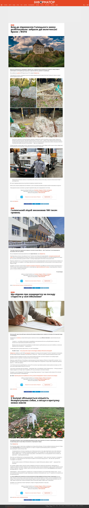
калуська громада (19, 285)
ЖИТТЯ (10, 4)
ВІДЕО (57, 4)
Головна (5, 4)
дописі (18, 73)
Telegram (41, 190)
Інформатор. (36, 73)
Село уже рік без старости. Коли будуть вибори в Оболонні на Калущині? (36, 350)
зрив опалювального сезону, (43, 267)
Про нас (42, 4)
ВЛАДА (14, 4)
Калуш (18, 497)
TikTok (44, 190)
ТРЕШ (21, 4)
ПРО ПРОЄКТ (47, 4)
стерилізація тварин (24, 497)
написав (18, 337)
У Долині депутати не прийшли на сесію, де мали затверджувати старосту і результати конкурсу (35, 375)
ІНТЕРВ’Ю (52, 4)
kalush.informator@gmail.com (43, 191)
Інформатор (12, 353)
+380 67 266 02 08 (41, 192)
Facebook (36, 190)
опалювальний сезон (27, 285)
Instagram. (49, 190)
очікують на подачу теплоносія (33, 265)
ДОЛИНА (25, 4)
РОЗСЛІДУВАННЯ (31, 4)
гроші (14, 285)
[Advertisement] (44, 14)
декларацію (27, 353)
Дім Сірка (14, 497)
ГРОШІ (18, 4)
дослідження (15, 201)
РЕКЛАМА (37, 4)
